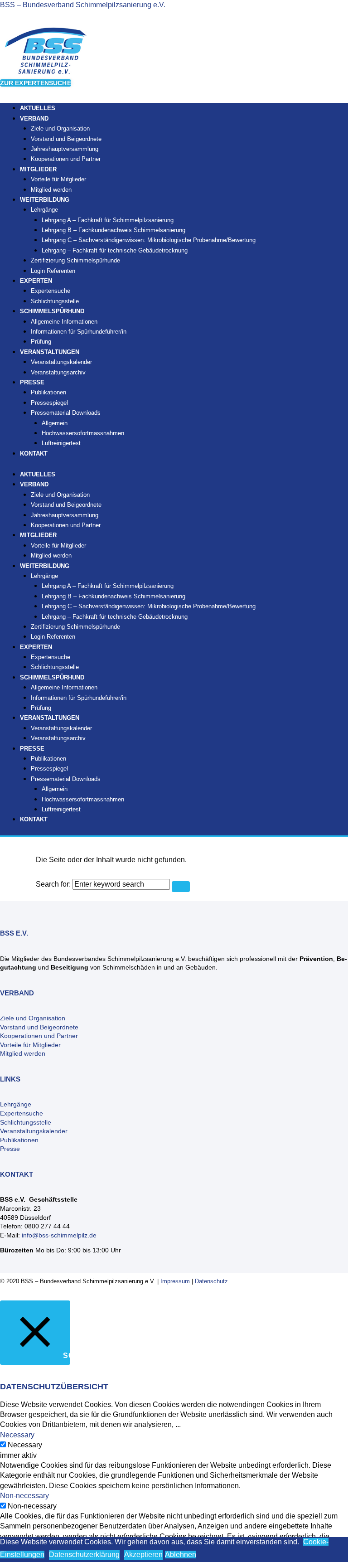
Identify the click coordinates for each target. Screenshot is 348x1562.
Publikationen (48, 392)
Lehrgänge (44, 209)
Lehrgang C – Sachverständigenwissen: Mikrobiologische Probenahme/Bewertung (149, 240)
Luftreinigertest (61, 443)
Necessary (25, 1445)
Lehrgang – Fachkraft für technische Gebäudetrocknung (115, 250)
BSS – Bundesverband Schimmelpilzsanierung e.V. (82, 5)
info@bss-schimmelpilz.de (59, 1235)
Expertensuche (50, 290)
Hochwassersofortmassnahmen (83, 433)
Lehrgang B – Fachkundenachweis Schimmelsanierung (113, 230)
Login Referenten (53, 270)
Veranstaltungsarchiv (58, 372)
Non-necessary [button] (24, 1495)
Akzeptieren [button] (143, 1554)
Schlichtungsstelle (55, 667)
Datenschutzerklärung (84, 1554)
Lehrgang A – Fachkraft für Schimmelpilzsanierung (108, 220)
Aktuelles (37, 474)
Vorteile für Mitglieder (58, 179)
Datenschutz (211, 1281)
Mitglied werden (51, 555)
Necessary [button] (17, 1435)
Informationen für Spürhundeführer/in (78, 331)
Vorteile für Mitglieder (30, 1044)
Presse (10, 1148)
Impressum (175, 1281)
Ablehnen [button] (180, 1554)
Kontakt (34, 453)
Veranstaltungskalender (61, 362)
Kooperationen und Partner (66, 158)
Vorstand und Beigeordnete (66, 139)
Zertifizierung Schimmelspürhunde (75, 260)
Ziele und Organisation (60, 128)
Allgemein (55, 423)
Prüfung (41, 707)
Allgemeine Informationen (64, 321)
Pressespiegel (49, 402)
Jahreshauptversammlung (64, 149)
